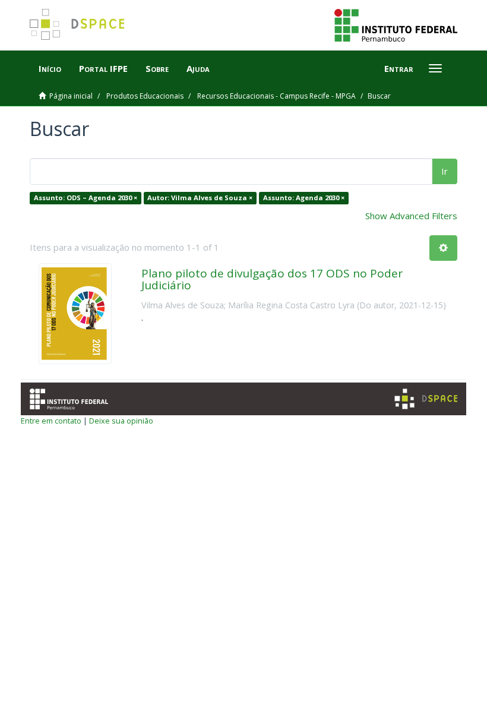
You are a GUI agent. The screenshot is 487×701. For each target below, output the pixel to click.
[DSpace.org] (425, 399)
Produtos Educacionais (145, 96)
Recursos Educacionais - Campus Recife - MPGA (276, 96)
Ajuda (198, 68)
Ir (444, 171)
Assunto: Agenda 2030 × (303, 197)
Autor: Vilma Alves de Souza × (199, 197)
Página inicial (71, 96)
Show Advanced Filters (411, 216)
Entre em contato (51, 420)
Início (50, 68)
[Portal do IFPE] (395, 24)
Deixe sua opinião (121, 420)
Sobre (157, 68)
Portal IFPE (103, 68)
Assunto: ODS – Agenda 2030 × (85, 197)
